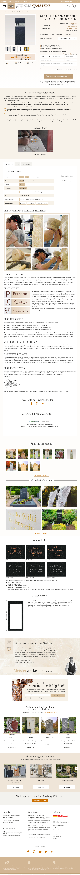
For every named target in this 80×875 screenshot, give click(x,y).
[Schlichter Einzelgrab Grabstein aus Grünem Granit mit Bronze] (71, 454)
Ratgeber (55, 838)
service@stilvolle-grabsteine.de (24, 662)
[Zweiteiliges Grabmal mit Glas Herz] (35, 454)
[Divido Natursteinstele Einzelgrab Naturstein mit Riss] (30, 725)
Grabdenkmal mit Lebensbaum (49, 741)
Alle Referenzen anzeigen (41, 533)
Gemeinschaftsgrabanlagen (67, 780)
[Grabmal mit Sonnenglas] (23, 466)
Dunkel (22, 180)
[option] (15, 776)
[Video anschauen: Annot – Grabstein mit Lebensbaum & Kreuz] (35, 141)
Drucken (20, 62)
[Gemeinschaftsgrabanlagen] (67, 771)
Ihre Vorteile (56, 827)
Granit (21, 177)
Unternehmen (41, 780)
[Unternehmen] (41, 771)
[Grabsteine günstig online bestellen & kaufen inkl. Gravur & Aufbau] (11, 6)
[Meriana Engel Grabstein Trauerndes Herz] (12, 725)
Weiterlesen (15, 787)
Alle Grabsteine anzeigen (41, 475)
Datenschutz (56, 834)
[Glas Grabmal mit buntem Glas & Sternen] (47, 454)
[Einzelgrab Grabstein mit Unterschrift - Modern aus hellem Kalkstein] (11, 454)
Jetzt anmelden (58, 695)
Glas (27, 177)
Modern (22, 184)
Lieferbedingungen (57, 836)
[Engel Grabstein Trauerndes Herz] (59, 454)
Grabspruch (23, 188)
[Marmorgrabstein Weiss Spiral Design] (11, 466)
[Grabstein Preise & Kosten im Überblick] (15, 771)
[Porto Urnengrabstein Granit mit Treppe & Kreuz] (68, 725)
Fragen (31, 62)
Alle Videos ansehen (40, 154)
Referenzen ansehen (66, 1)
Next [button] (76, 768)
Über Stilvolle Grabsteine (59, 825)
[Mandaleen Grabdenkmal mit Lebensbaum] (49, 725)
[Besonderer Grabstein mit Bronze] (23, 454)
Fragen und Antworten (58, 830)
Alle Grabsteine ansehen (50, 712)
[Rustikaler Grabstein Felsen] (35, 466)
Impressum (55, 832)
